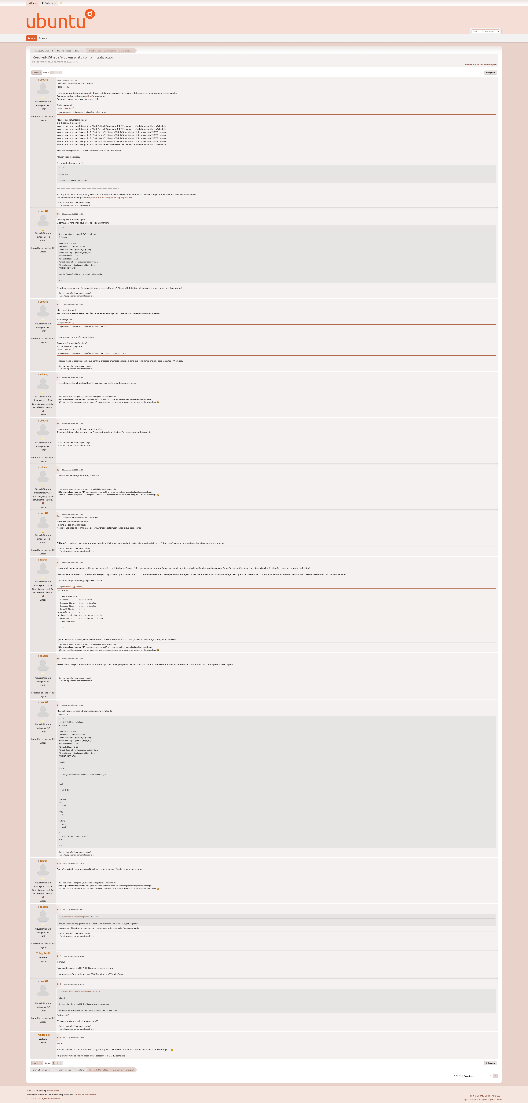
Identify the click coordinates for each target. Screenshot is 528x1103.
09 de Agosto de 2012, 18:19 (72, 304)
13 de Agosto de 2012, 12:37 (72, 514)
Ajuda (466, 1099)
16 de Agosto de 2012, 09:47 (73, 956)
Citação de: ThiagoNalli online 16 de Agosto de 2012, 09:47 (81, 991)
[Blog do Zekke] (43, 411)
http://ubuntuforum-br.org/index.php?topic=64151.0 (110, 197)
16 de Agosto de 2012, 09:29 (73, 910)
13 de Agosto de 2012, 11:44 (72, 423)
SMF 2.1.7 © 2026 (34, 1098)
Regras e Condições (478, 1099)
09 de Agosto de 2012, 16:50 (72, 214)
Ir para (456, 1076)
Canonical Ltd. (90, 1094)
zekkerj (44, 374)
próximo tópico (489, 64)
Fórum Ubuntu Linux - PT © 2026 (486, 1095)
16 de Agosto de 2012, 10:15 (73, 1038)
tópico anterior (472, 64)
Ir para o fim (36, 72)
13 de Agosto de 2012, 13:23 (72, 658)
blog (89, 96)
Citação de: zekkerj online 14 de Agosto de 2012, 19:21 (79, 917)
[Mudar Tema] (61, 3)
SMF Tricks (54, 1090)
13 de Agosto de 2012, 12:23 (72, 470)
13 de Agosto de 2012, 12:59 (72, 562)
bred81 (44, 79)
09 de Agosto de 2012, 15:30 (67, 80)
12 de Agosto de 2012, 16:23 (72, 377)
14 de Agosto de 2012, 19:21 (73, 863)
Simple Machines (52, 1098)
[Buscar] (483, 31)
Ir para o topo (37, 1063)
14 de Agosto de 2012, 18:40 (72, 705)
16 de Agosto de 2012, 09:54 (73, 984)
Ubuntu (77, 1094)
